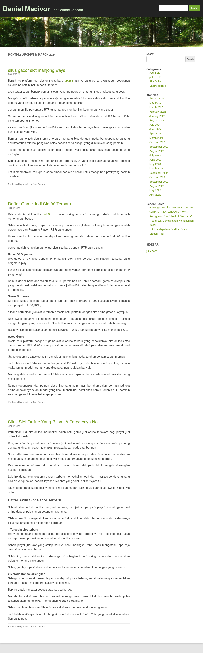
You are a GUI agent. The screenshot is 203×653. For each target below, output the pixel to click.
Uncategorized (157, 85)
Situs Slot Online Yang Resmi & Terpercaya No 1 (54, 421)
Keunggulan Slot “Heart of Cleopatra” (170, 216)
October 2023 (157, 142)
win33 (47, 214)
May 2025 (155, 103)
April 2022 (155, 194)
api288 (69, 80)
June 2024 (155, 129)
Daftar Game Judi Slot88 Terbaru (39, 203)
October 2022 (157, 177)
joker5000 (151, 251)
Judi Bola (154, 72)
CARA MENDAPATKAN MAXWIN (168, 212)
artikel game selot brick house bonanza (171, 207)
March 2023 (156, 168)
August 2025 (156, 98)
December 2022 (158, 173)
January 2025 (157, 116)
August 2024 (156, 120)
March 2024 (156, 138)
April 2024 (155, 133)
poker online (156, 77)
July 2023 (155, 155)
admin (26, 184)
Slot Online (39, 184)
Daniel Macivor (26, 8)
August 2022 (156, 186)
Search (150, 54)
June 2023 (155, 159)
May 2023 (155, 164)
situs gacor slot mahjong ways (36, 70)
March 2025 (156, 107)
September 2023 (158, 146)
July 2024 (155, 124)
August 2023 (156, 151)
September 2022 (158, 181)
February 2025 (157, 111)
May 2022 (155, 190)
